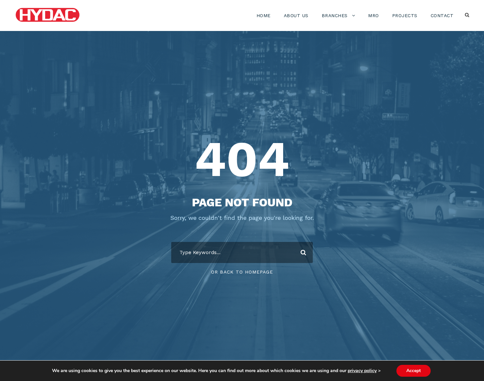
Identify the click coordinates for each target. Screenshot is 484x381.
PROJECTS (404, 15)
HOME (263, 15)
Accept (413, 370)
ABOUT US (296, 15)
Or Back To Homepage (242, 272)
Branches (335, 15)
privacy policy (362, 370)
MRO (373, 15)
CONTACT (442, 15)
